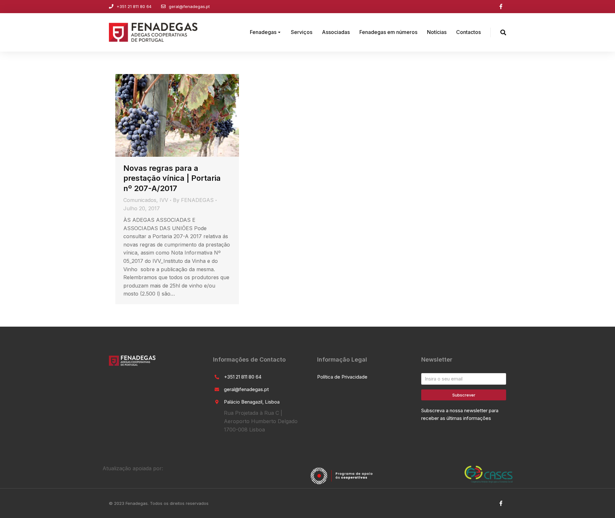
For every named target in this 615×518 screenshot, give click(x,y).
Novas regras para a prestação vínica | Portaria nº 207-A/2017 (172, 178)
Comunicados (139, 200)
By (193, 200)
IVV (164, 200)
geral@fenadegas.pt (189, 6)
